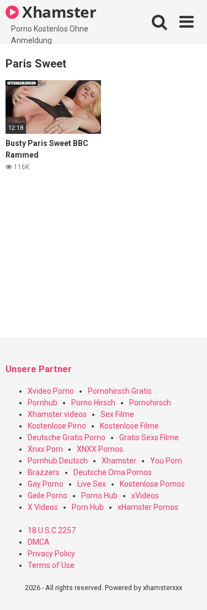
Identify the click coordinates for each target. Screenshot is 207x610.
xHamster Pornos (148, 507)
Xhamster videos (57, 414)
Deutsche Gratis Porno (66, 437)
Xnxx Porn (45, 449)
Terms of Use (51, 565)
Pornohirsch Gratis (120, 391)
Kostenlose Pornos (152, 483)
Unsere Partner (39, 369)
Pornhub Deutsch (58, 460)
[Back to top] (186, 587)
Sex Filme (117, 414)
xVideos (145, 495)
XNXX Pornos (100, 449)
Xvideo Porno (51, 391)
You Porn (166, 460)
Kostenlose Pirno (57, 425)
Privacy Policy (51, 553)
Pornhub (42, 402)
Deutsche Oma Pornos (112, 472)
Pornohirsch (150, 402)
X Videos (43, 507)
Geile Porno (47, 495)
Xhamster (58, 11)
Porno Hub (99, 495)
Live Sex (91, 483)
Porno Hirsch (93, 402)
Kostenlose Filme (129, 425)
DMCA (39, 542)
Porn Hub (88, 507)
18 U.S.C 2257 (52, 530)
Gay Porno (45, 483)
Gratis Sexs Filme (149, 437)
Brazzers (44, 472)
